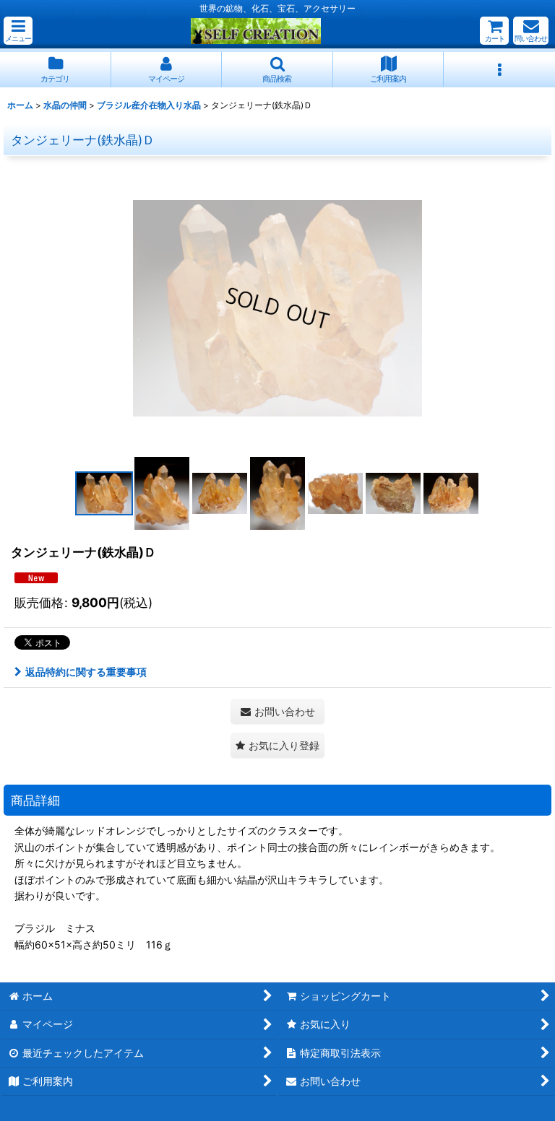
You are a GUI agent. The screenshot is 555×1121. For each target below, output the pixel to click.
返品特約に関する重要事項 (86, 672)
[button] (18, 31)
